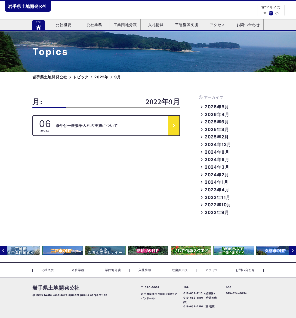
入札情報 (155, 25)
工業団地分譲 (125, 25)
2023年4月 (217, 190)
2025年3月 (217, 129)
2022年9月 (217, 212)
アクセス (217, 25)
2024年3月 (217, 167)
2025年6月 (217, 122)
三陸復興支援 (186, 25)
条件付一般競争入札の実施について (78, 125)
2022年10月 (218, 205)
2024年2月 (217, 174)
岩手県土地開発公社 (27, 6)
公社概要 (63, 25)
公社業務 (94, 25)
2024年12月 (218, 144)
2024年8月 (217, 152)
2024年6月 (217, 159)
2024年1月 (216, 182)
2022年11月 (217, 197)
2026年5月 (217, 107)
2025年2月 (217, 137)
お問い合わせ (248, 25)
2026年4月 (217, 114)
